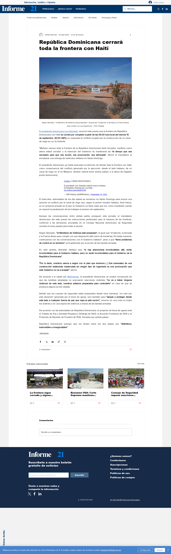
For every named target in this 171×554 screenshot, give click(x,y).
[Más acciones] (130, 34)
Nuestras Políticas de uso (111, 550)
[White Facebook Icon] (34, 494)
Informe (13, 8)
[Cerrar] (167, 550)
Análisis (54, 17)
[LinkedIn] (166, 8)
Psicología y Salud (109, 17)
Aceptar (160, 550)
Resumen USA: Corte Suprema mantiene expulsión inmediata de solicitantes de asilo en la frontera (85, 394)
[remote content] (85, 187)
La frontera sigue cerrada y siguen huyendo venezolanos (43, 394)
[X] (158, 8)
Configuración (145, 550)
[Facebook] (162, 8)
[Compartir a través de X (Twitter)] (46, 342)
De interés (93, 17)
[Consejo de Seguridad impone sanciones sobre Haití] (126, 378)
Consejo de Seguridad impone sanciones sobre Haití (124, 394)
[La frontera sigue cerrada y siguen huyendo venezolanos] (45, 378)
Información (78, 17)
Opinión (65, 17)
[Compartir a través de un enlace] (59, 342)
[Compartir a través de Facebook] (40, 342)
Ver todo (141, 364)
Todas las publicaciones (36, 17)
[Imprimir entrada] (65, 342)
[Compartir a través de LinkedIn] (52, 342)
